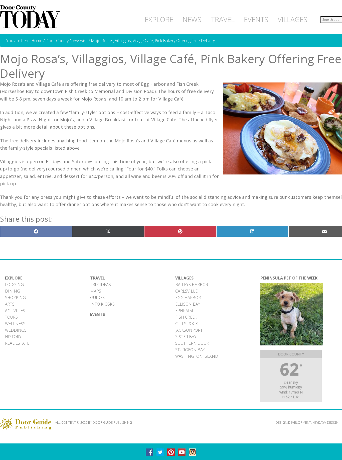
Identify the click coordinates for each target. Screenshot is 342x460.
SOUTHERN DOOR (192, 343)
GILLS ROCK (186, 323)
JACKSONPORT (189, 330)
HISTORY (13, 336)
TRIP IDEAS (100, 284)
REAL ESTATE (17, 343)
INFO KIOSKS (102, 304)
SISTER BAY (186, 336)
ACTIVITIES (15, 310)
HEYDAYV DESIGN (325, 422)
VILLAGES (184, 278)
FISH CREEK (186, 317)
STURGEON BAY (190, 349)
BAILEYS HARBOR (191, 284)
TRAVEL (97, 278)
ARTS (10, 304)
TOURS (11, 317)
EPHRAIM (184, 310)
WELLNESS (15, 323)
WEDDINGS (16, 330)
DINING (12, 291)
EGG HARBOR (188, 297)
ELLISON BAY (187, 304)
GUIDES (97, 297)
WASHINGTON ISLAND (196, 356)
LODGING (14, 284)
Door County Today (31, 17)
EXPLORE (13, 278)
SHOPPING (15, 297)
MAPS (95, 291)
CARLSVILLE (186, 291)
